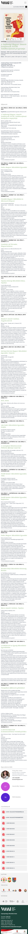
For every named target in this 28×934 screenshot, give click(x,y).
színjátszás (3, 41)
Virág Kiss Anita (17, 770)
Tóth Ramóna (16, 797)
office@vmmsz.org (11, 81)
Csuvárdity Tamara (18, 786)
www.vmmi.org (8, 88)
